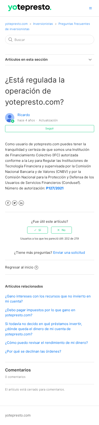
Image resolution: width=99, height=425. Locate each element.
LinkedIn (21, 203)
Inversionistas (43, 24)
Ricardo (23, 115)
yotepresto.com (16, 24)
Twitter (14, 203)
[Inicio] (30, 12)
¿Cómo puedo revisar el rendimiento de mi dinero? (46, 342)
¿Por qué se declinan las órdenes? (33, 351)
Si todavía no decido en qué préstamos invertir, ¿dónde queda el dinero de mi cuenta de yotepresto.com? (43, 329)
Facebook (8, 203)
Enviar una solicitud (69, 252)
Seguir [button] (49, 128)
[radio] (37, 230)
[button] (90, 8)
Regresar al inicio (19, 267)
